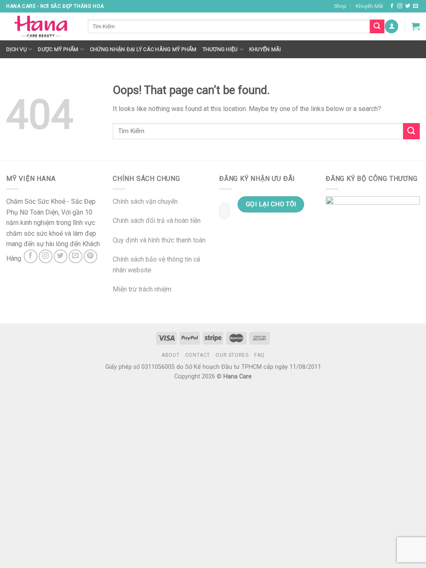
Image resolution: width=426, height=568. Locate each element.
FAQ (259, 355)
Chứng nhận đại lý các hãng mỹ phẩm (143, 49)
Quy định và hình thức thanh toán (159, 240)
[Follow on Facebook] (391, 6)
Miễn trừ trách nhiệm (142, 289)
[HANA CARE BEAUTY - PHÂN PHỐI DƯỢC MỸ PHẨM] (40, 26)
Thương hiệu (220, 49)
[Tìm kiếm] (377, 27)
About (170, 355)
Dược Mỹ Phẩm (58, 49)
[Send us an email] (415, 6)
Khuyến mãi (265, 49)
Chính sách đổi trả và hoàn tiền (157, 221)
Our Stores (231, 355)
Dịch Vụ (16, 49)
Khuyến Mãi (369, 6)
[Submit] (411, 131)
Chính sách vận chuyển (145, 201)
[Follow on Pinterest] (90, 256)
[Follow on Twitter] (407, 6)
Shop (340, 6)
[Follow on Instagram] (399, 6)
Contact (197, 355)
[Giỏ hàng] (415, 26)
